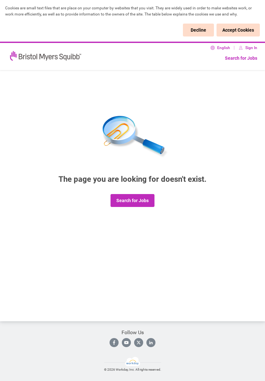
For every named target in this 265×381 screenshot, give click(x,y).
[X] (138, 342)
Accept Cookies (238, 30)
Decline (198, 30)
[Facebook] (114, 342)
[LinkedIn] (150, 342)
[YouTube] (126, 342)
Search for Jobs (241, 58)
